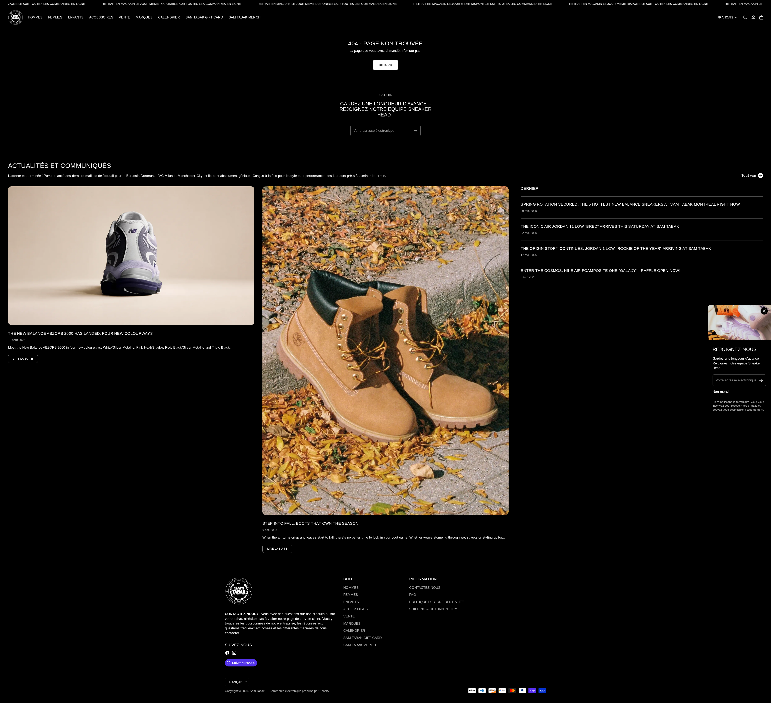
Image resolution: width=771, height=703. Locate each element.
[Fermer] (764, 311)
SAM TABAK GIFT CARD (362, 638)
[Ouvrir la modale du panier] (761, 17)
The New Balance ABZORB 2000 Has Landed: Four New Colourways (80, 333)
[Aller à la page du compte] (753, 17)
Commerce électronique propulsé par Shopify (299, 691)
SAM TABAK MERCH (359, 645)
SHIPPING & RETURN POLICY (433, 609)
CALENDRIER (354, 631)
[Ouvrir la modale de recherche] (745, 17)
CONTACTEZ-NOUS (424, 588)
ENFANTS (351, 602)
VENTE (348, 616)
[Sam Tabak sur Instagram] (234, 652)
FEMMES (350, 595)
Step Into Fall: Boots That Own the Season (310, 523)
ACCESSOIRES (355, 609)
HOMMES (351, 588)
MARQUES (351, 623)
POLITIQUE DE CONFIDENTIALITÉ (436, 602)
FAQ (412, 595)
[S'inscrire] (761, 380)
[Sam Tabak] (15, 17)
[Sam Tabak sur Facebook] (227, 652)
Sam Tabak (257, 691)
